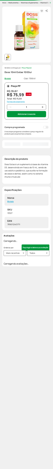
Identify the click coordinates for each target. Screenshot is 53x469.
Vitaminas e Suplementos (29, 3)
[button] (26, 31)
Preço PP (15, 86)
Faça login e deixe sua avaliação (35, 247)
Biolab (10, 201)
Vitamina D (44, 3)
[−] (10, 107)
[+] (42, 107)
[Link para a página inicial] (4, 3)
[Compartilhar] (46, 11)
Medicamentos (13, 3)
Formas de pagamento (16, 102)
